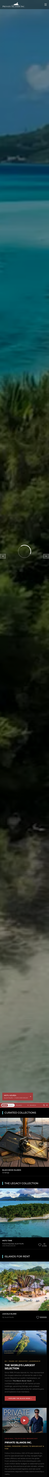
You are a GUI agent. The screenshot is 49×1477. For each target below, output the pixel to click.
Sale (5, 1105)
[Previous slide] (3, 1144)
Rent (11, 1105)
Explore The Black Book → (20, 1398)
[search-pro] (44, 1105)
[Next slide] (46, 1144)
